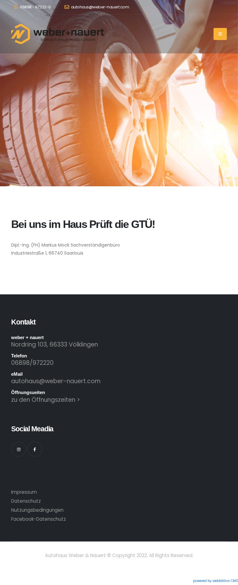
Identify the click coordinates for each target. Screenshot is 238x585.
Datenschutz (26, 501)
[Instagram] (18, 449)
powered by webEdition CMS (215, 580)
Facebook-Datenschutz (38, 519)
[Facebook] (34, 449)
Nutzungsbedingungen (37, 510)
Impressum (24, 492)
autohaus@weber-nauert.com (99, 7)
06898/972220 (32, 363)
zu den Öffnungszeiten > (45, 400)
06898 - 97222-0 (35, 7)
